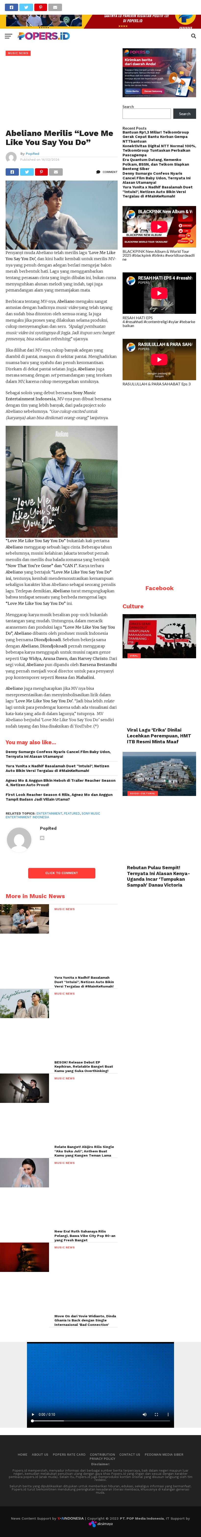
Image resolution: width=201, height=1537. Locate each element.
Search (128, 106)
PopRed (32, 154)
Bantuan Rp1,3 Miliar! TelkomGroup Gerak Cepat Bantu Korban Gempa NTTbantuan (156, 137)
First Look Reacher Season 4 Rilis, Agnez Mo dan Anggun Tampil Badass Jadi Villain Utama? (59, 797)
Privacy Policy (102, 1459)
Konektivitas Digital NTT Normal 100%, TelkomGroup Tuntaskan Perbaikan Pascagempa (159, 150)
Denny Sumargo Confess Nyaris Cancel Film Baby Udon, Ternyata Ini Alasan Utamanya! (58, 754)
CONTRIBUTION (102, 1454)
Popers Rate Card (69, 1454)
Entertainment (49, 813)
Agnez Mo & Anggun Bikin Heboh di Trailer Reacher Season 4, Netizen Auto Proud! (60, 782)
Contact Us (129, 1454)
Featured (72, 813)
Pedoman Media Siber (164, 1454)
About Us (40, 1454)
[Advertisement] (62, 92)
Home (22, 1454)
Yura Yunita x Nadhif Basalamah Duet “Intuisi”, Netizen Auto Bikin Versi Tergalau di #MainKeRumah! (57, 768)
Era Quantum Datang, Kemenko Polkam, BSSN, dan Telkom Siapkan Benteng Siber (156, 164)
